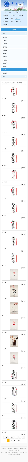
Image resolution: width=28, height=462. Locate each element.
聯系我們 (4, 448)
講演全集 (6, 24)
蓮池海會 (6, 21)
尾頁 (19, 440)
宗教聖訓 (5, 60)
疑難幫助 (11, 450)
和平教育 (5, 40)
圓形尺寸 (5, 63)
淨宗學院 (16, 12)
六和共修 (13, 15)
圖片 (12, 18)
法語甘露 (5, 57)
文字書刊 (6, 18)
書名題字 (5, 53)
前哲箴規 (5, 47)
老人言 (4, 70)
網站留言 (10, 448)
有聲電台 (18, 21)
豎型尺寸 (5, 66)
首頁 (5, 12)
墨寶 (17, 18)
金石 (4, 76)
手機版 (20, 4)
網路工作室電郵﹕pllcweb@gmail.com (17, 453)
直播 (10, 12)
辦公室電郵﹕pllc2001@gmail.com (9, 452)
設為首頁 (17, 450)
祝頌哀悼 (5, 43)
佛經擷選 (5, 73)
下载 (24, 434)
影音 (12, 21)
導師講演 (6, 15)
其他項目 (5, 37)
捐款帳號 (22, 448)
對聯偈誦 (5, 50)
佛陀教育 (20, 15)
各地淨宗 (16, 448)
